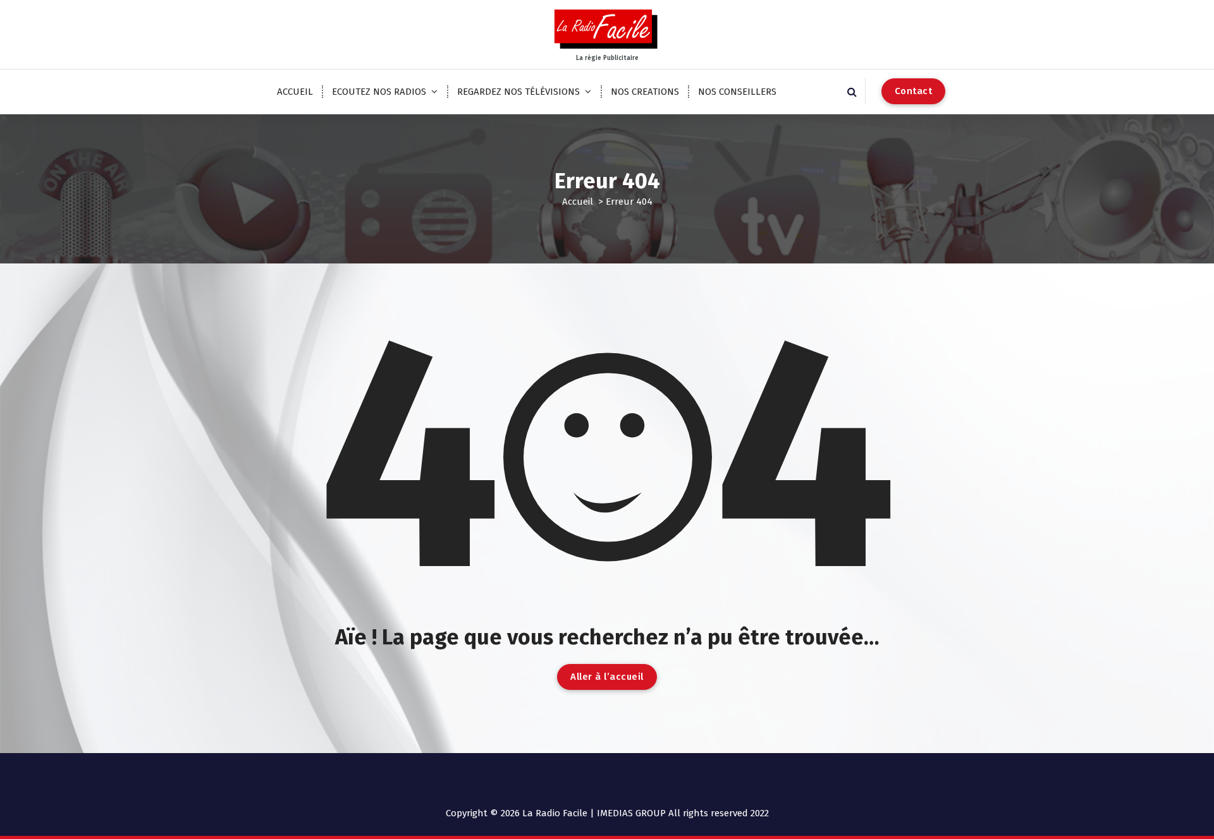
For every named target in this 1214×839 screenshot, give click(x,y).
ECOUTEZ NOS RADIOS (379, 91)
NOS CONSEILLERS (737, 91)
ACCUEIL (295, 91)
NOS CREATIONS (645, 91)
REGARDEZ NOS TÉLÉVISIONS (518, 91)
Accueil (577, 201)
